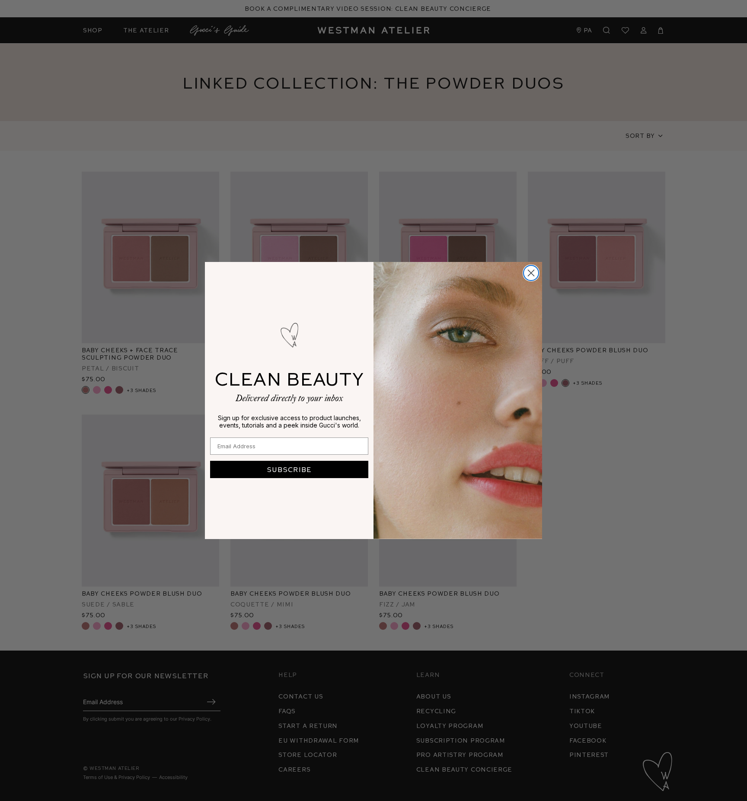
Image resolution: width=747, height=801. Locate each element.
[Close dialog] (531, 273)
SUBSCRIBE (289, 469)
